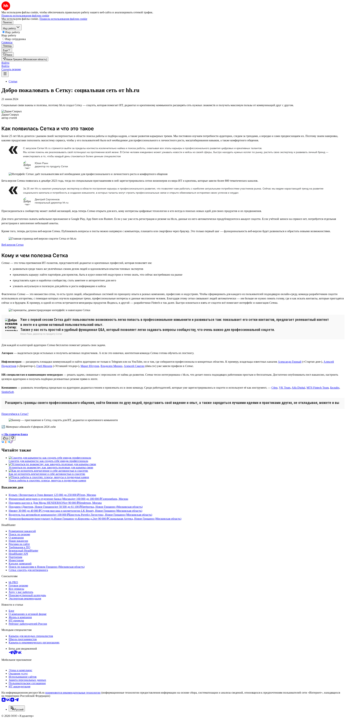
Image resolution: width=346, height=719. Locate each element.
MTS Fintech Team (318, 387)
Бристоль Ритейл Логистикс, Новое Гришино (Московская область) (110, 514)
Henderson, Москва (90, 502)
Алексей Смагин (134, 366)
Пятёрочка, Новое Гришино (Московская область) (112, 506)
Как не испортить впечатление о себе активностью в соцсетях (47, 473)
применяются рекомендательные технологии (73, 692)
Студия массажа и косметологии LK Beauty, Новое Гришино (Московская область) (91, 510)
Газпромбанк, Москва (114, 498)
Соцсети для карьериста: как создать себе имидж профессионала (48, 461)
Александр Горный (289, 361)
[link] (7, 54)
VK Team (284, 387)
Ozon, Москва (87, 494)
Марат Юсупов (90, 366)
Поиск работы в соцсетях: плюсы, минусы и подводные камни (47, 480)
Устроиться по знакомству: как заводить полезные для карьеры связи (51, 467)
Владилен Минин (111, 366)
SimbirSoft (7, 391)
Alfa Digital (298, 387)
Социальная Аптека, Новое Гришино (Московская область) (144, 518)
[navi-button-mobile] (5, 74)
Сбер (274, 387)
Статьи (13, 81)
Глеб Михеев (44, 366)
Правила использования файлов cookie (63, 18)
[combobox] (17, 708)
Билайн (334, 387)
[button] (5, 62)
